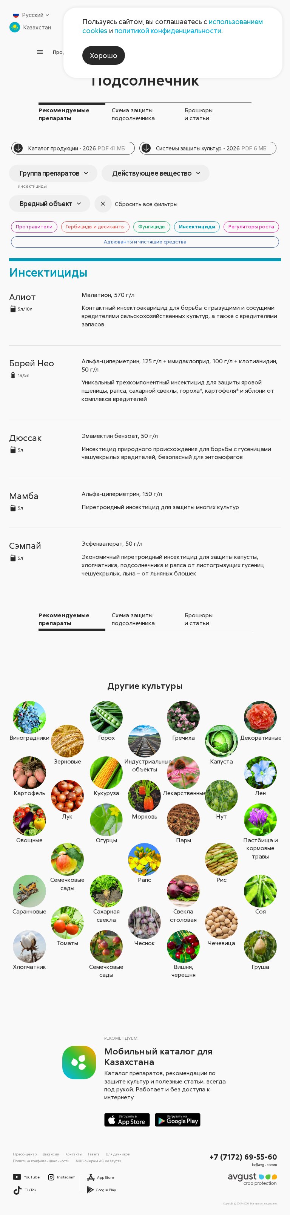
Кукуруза (106, 793)
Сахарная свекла (106, 915)
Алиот (22, 296)
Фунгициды (151, 226)
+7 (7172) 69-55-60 (243, 1156)
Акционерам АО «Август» (98, 1160)
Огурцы (106, 840)
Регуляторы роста (251, 226)
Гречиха (183, 737)
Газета (94, 1154)
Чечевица (221, 943)
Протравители (34, 226)
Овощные (29, 840)
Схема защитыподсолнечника (133, 114)
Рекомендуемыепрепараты (64, 114)
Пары (183, 840)
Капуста (221, 761)
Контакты (73, 1154)
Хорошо (103, 55)
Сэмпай (25, 545)
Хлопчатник (29, 966)
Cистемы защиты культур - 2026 (211, 148)
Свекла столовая (183, 915)
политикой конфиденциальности (167, 30)
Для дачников (118, 1154)
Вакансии (51, 1154)
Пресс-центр (25, 1154)
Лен (260, 793)
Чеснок (144, 943)
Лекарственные (183, 793)
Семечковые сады (67, 883)
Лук (67, 816)
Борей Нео (31, 362)
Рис (221, 879)
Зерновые (67, 761)
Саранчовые (29, 911)
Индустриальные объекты (144, 765)
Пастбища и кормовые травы (260, 848)
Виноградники (29, 737)
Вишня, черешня (183, 970)
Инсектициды (197, 226)
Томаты (67, 943)
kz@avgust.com (264, 1165)
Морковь (144, 816)
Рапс (144, 879)
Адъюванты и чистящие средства (145, 242)
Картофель (29, 793)
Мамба (24, 495)
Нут (221, 816)
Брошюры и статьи (199, 114)
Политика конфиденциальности (41, 1160)
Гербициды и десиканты (95, 226)
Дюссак (25, 437)
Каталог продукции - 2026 (76, 148)
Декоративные (260, 737)
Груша (260, 966)
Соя (260, 911)
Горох (106, 737)
